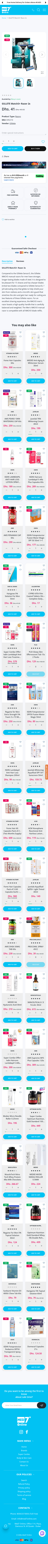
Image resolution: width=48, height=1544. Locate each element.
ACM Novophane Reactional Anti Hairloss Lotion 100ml (35, 831)
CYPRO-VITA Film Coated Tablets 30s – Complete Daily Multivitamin (36, 596)
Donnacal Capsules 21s (35, 1347)
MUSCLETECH (12, 1167)
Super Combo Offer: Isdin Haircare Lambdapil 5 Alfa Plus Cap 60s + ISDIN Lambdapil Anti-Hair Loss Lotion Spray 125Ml (12, 1060)
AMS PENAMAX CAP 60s (12, 536)
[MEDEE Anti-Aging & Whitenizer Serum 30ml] (35, 340)
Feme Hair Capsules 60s (12, 361)
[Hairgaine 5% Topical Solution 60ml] (35, 1271)
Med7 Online (27, 1535)
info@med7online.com (27, 1518)
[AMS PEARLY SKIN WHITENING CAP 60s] (12, 398)
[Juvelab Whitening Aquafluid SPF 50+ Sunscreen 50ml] (35, 750)
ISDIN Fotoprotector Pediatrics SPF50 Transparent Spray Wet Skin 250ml (12, 1349)
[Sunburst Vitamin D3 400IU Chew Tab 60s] (12, 1271)
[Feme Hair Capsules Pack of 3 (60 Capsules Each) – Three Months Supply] (12, 866)
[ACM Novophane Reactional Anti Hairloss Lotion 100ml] (35, 808)
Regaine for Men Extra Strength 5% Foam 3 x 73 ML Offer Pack (12, 714)
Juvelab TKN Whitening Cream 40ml (35, 421)
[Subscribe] (41, 1405)
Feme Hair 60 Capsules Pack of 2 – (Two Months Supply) (12, 831)
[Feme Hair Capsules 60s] (12, 340)
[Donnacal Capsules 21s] (35, 1326)
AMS (12, 411)
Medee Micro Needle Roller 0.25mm (12, 1117)
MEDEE (35, 353)
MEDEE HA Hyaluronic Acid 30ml (12, 1003)
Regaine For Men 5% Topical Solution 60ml (12, 1235)
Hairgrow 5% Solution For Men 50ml (12, 596)
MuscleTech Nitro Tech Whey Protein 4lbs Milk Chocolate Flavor (12, 1177)
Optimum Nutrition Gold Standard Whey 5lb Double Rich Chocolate (36, 1235)
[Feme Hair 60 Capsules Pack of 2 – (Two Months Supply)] (12, 808)
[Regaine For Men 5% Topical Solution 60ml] (12, 1212)
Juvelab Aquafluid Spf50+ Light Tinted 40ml (35, 889)
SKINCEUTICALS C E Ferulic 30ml (36, 1003)
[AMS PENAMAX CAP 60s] (12, 515)
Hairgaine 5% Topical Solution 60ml (36, 1292)
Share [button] (6, 156)
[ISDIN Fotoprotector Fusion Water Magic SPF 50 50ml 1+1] (35, 515)
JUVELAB (36, 411)
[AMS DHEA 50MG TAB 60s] (12, 926)
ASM (12, 705)
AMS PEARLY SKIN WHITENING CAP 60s (12, 420)
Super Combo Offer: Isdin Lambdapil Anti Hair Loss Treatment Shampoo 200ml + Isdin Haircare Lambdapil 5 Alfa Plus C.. (12, 654)
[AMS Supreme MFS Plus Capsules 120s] (35, 1038)
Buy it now (35, 149)
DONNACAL (36, 1339)
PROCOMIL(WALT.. (36, 939)
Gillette (13, 123)
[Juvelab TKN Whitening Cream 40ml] (35, 398)
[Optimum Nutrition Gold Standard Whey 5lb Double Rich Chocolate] (35, 1212)
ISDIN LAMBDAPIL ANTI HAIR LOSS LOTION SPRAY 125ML (12, 479)
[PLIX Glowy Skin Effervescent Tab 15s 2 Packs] (35, 632)
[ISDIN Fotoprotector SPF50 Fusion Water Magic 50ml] (35, 692)
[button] (2, 2)
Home (4, 18)
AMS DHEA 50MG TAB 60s (12, 947)
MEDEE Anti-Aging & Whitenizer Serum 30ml (35, 363)
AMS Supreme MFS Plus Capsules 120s (35, 1059)
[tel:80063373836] (33, 10)
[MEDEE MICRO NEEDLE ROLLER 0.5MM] (35, 1154)
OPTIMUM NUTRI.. (36, 1109)
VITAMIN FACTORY (12, 353)
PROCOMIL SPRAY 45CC (35, 947)
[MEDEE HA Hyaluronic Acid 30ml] (12, 982)
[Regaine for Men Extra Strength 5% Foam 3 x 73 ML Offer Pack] (12, 692)
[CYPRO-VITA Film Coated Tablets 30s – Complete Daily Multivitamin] (35, 573)
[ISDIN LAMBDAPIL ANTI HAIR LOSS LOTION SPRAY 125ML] (12, 457)
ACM (35, 821)
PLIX (35, 645)
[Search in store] (38, 9)
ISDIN (12, 470)
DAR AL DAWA (12, 586)
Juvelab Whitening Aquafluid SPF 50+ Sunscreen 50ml (36, 772)
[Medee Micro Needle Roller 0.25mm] (12, 1096)
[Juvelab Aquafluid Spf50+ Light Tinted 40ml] (35, 866)
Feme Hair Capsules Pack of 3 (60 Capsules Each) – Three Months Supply (12, 889)
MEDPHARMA (35, 1284)
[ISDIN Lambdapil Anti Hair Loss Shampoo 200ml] (12, 750)
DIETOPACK (12, 1284)
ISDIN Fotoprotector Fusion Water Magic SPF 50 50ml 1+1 (35, 538)
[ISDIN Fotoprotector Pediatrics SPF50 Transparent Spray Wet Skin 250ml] (12, 1326)
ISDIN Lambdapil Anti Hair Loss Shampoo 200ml (12, 772)
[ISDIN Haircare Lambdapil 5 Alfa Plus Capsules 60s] (35, 457)
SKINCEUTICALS (36, 995)
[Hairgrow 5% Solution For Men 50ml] (12, 573)
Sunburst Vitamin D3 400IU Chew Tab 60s (12, 1292)
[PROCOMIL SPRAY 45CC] (35, 926)
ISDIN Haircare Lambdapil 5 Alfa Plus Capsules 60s (35, 479)
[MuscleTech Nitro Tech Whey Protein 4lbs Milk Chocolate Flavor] (12, 1154)
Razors (18, 116)
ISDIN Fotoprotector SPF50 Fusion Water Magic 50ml (35, 714)
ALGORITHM (36, 586)
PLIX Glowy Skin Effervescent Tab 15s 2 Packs (36, 654)
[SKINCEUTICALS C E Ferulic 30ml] (35, 982)
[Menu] (44, 9)
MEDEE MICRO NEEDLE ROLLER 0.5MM (36, 1177)
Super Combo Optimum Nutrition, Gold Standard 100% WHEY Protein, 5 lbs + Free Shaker (36, 1119)
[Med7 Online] (6, 10)
